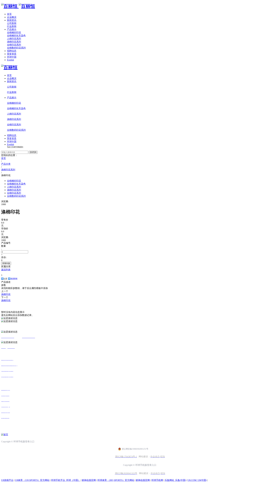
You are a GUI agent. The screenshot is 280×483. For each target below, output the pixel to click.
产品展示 (11, 29)
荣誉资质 (11, 54)
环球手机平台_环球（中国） (65, 480)
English (10, 60)
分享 (5, 279)
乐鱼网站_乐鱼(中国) (175, 480)
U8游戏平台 (7, 480)
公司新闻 (11, 23)
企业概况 (11, 17)
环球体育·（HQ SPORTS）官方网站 (115, 480)
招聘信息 (11, 51)
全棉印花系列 (14, 44)
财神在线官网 (89, 480)
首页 (9, 14)
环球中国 (11, 57)
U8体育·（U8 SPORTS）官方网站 (32, 480)
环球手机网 (157, 480)
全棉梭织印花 (14, 32)
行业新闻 (11, 26)
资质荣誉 (14, 279)
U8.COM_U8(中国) (197, 480)
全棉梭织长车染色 (16, 35)
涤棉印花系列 (14, 41)
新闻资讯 (11, 20)
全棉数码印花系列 (16, 48)
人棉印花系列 (14, 38)
